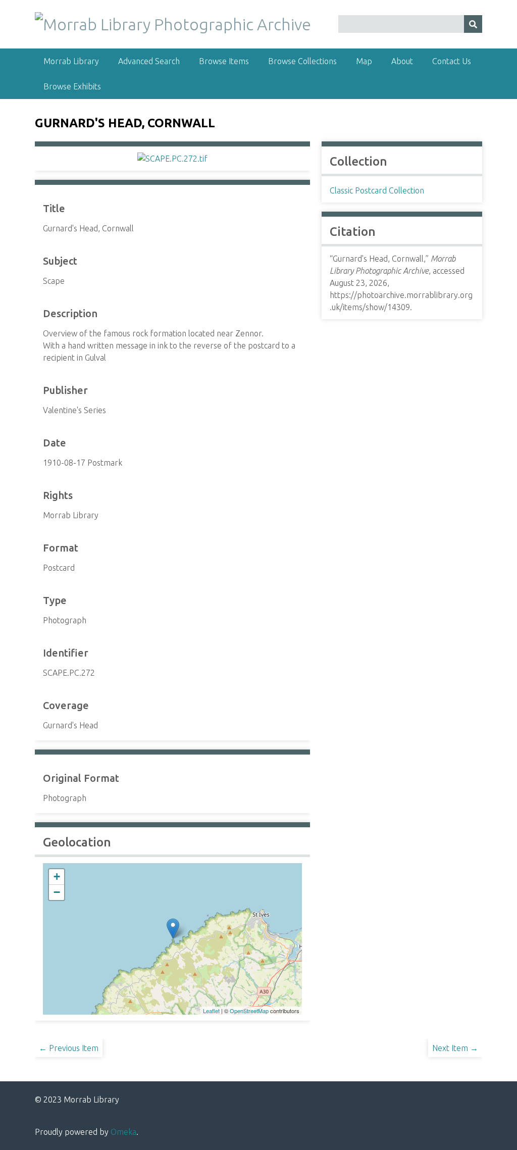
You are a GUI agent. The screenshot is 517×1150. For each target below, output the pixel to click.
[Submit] (473, 24)
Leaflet (211, 1011)
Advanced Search (149, 61)
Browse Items (224, 61)
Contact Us (451, 61)
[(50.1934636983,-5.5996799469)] (173, 928)
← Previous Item (68, 1048)
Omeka (123, 1131)
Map (364, 61)
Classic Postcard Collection (377, 190)
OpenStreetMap (249, 1011)
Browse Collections (302, 61)
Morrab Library (71, 61)
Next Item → (455, 1048)
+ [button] (57, 876)
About (402, 61)
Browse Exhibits (72, 86)
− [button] (57, 892)
